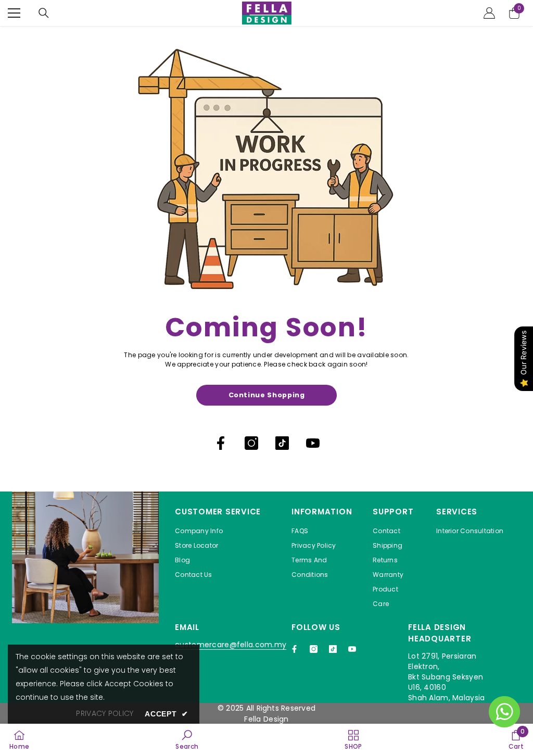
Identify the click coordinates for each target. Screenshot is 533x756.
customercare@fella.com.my (230, 644)
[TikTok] (282, 443)
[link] (186, 739)
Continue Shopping (267, 394)
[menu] (14, 13)
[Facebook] (220, 443)
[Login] (489, 13)
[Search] (43, 13)
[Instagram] (251, 443)
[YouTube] (312, 443)
